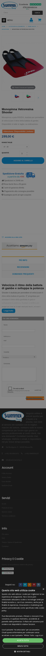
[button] (23, 651)
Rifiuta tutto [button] (23, 646)
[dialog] (23, 621)
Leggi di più (39, 635)
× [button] (43, 589)
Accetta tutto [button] (23, 640)
